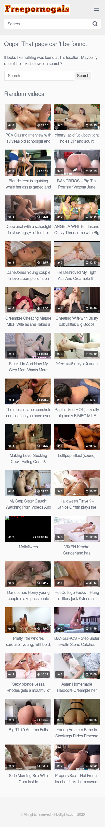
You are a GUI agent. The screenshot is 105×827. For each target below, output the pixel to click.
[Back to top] (96, 816)
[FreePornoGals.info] (37, 9)
